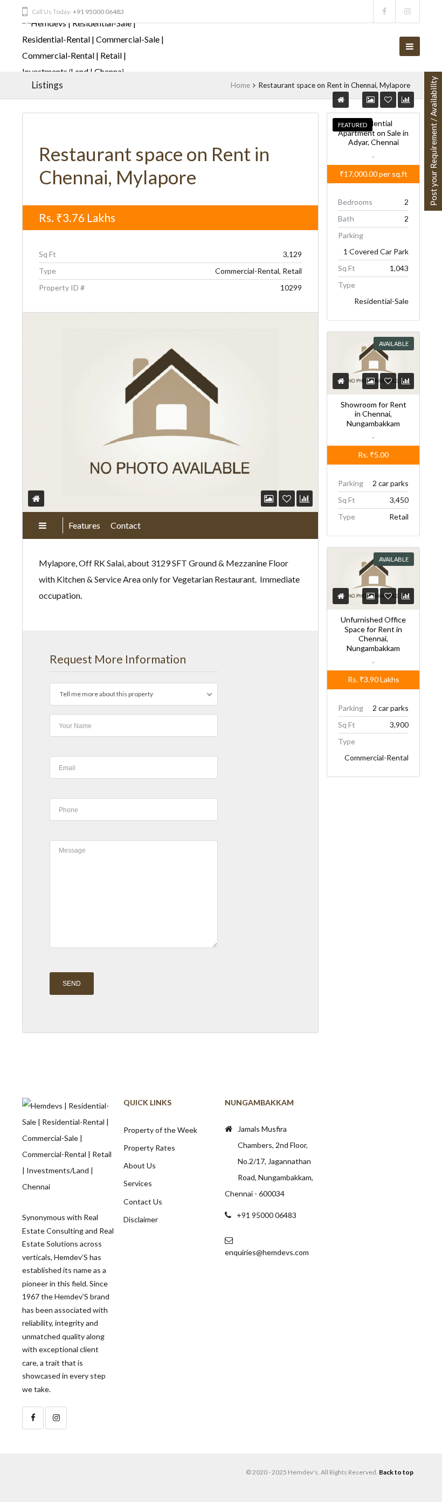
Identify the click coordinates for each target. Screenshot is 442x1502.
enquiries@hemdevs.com (267, 1252)
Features (84, 525)
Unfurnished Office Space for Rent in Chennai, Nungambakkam (373, 634)
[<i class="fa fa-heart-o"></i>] (286, 498)
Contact (125, 525)
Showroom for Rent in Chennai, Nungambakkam (373, 413)
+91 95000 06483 (98, 12)
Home (240, 85)
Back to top (396, 1472)
